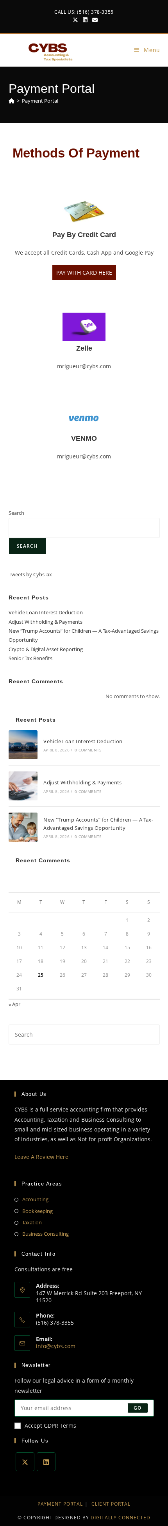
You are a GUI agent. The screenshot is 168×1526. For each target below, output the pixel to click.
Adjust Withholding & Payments (45, 621)
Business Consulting (45, 1233)
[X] (25, 1461)
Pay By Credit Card (84, 235)
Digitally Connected (120, 1517)
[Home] (11, 100)
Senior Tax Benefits (30, 658)
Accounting (35, 1199)
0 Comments (88, 750)
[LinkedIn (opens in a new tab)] (85, 20)
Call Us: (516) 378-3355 (84, 12)
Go (137, 1408)
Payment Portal (40, 100)
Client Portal (110, 1504)
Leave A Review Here (41, 1156)
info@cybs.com (55, 1346)
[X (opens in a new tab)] (75, 20)
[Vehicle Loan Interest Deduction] (23, 744)
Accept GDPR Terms (50, 1425)
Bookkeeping (37, 1211)
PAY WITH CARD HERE (84, 272)
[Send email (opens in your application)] (94, 20)
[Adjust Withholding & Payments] (23, 785)
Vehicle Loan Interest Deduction (46, 612)
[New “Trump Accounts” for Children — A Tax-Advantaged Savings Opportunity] (23, 827)
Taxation (32, 1222)
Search (16, 512)
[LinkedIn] (46, 1461)
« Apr (14, 1004)
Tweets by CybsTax (30, 574)
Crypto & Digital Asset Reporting (46, 649)
